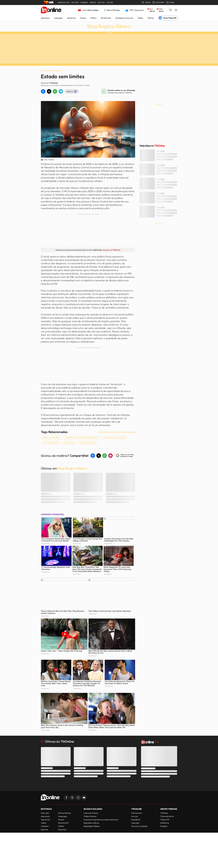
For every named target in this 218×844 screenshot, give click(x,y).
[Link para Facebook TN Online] (66, 797)
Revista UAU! (106, 18)
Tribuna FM (164, 819)
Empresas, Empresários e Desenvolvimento (101, 819)
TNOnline (164, 813)
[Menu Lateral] (176, 10)
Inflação (69, 443)
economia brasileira (114, 437)
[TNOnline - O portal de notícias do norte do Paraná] (51, 10)
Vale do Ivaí (71, 18)
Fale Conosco (136, 813)
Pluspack (163, 826)
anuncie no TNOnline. (112, 250)
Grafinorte (164, 823)
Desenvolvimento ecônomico (82, 437)
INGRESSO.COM (63, 2)
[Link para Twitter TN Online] (72, 797)
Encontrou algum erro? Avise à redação (117, 432)
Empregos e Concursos (124, 18)
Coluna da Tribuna (91, 813)
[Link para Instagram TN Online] (78, 797)
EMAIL (172, 2)
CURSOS (93, 2)
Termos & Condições (139, 826)
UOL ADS (110, 2)
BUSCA (147, 2)
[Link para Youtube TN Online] (84, 797)
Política (93, 18)
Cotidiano (45, 826)
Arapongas (58, 18)
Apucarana (45, 18)
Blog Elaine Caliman (91, 823)
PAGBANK (84, 2)
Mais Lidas (45, 813)
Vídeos (140, 18)
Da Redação (53, 83)
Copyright (135, 823)
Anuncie (134, 816)
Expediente (135, 819)
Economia (62, 829)
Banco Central (51, 437)
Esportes (44, 829)
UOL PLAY (101, 2)
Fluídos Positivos (90, 816)
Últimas (151, 18)
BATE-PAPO (160, 2)
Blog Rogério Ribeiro (109, 26)
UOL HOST (75, 2)
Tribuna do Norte (167, 816)
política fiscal (88, 443)
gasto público (51, 443)
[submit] (170, 10)
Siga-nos (70, 91)
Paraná (83, 18)
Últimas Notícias (64, 813)
